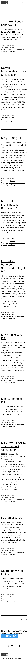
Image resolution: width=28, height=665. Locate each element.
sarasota (5, 51)
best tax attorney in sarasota (17, 49)
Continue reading (7, 173)
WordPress (17, 658)
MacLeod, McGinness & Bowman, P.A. (9, 204)
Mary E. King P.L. (11, 138)
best (7, 49)
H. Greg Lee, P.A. (12, 517)
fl (1, 51)
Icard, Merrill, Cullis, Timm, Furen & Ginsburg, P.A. (13, 446)
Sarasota (12, 47)
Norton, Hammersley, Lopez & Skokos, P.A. (13, 71)
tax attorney (11, 51)
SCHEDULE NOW (10, 636)
